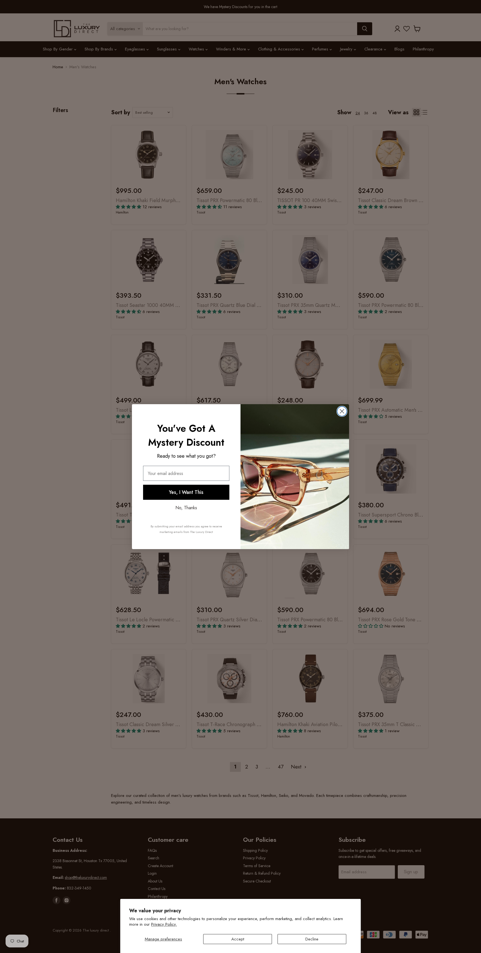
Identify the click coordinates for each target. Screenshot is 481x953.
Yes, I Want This (186, 492)
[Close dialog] (342, 411)
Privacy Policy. (164, 924)
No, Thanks (186, 508)
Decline (311, 939)
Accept (237, 939)
